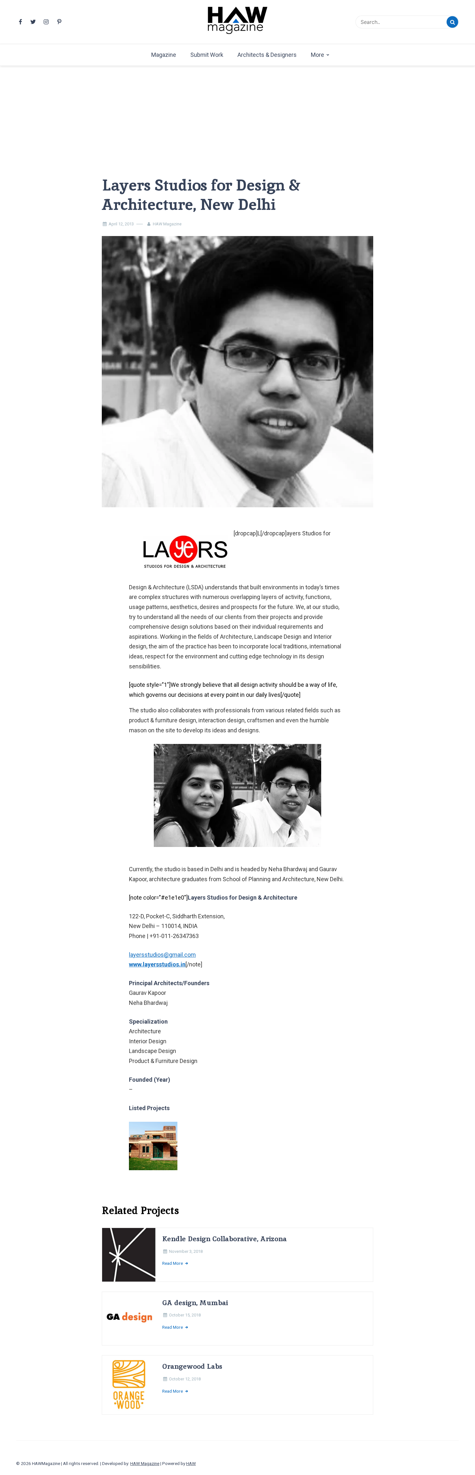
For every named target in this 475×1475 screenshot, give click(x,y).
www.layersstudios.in (157, 964)
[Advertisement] (237, 111)
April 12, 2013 (121, 224)
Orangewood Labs (192, 1366)
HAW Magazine (167, 224)
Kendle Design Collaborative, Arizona (224, 1238)
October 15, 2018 (185, 1315)
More (317, 54)
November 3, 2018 (186, 1251)
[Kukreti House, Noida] (157, 1150)
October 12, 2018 (185, 1379)
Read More (173, 1263)
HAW (191, 1463)
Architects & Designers (267, 54)
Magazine (163, 54)
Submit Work (206, 54)
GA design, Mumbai (195, 1302)
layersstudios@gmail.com (162, 954)
